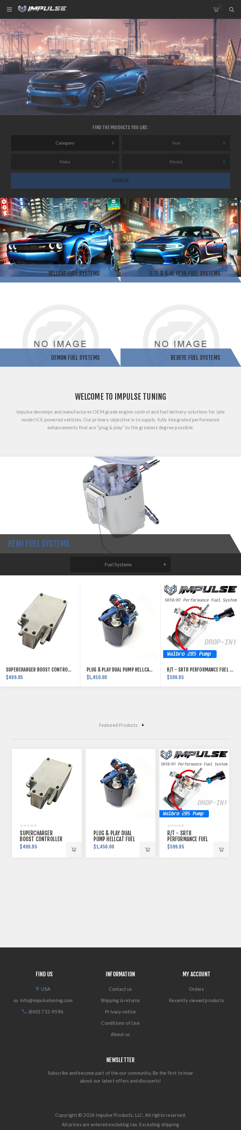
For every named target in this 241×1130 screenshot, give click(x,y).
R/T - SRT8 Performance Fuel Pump (204, 669)
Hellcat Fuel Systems (74, 273)
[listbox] (65, 143)
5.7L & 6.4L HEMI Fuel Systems (184, 273)
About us (120, 1034)
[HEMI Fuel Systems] (120, 505)
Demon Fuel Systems (75, 357)
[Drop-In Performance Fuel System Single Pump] (201, 621)
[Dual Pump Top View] (120, 621)
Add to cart (74, 850)
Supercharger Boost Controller (41, 669)
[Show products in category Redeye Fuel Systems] (180, 324)
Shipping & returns (120, 1000)
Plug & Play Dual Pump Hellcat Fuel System (133, 669)
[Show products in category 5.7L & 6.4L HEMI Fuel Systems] (180, 240)
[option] (120, 67)
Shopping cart (220, 6)
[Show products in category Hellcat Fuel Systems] (60, 240)
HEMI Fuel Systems (39, 544)
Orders (196, 989)
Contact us (120, 989)
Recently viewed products (196, 1000)
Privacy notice (120, 1011)
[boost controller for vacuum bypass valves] (46, 783)
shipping (170, 1124)
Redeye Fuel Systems (195, 357)
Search (120, 181)
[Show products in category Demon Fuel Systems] (60, 324)
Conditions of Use (120, 1023)
